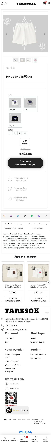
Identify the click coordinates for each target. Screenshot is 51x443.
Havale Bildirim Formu (38, 354)
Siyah (11, 125)
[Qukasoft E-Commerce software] (25, 432)
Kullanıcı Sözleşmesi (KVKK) (13, 356)
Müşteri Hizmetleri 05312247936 (21, 179)
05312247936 (11, 325)
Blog (6, 342)
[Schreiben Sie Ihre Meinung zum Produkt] (18, 215)
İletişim (33, 338)
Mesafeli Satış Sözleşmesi (10, 370)
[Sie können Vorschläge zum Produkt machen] (46, 215)
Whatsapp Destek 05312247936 (21, 189)
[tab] (13, 224)
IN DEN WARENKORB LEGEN (12, 299)
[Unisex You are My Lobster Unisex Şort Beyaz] (38, 273)
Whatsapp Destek (37, 342)
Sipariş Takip (35, 358)
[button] (6, 33)
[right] (48, 282)
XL (24, 133)
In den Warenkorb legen (25, 163)
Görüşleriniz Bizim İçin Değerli (20, 198)
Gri (25, 110)
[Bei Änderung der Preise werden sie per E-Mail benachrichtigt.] (32, 215)
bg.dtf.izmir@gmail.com (16, 329)
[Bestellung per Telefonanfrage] (39, 215)
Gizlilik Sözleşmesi (12, 361)
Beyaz (12, 110)
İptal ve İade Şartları (12, 365)
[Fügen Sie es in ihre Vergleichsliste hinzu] (25, 215)
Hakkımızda (9, 338)
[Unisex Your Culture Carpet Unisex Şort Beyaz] (12, 273)
